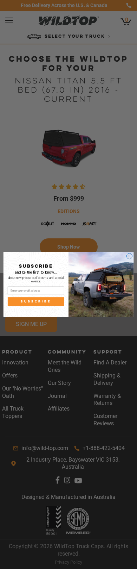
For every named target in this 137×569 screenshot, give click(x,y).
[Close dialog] (129, 256)
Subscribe (36, 301)
